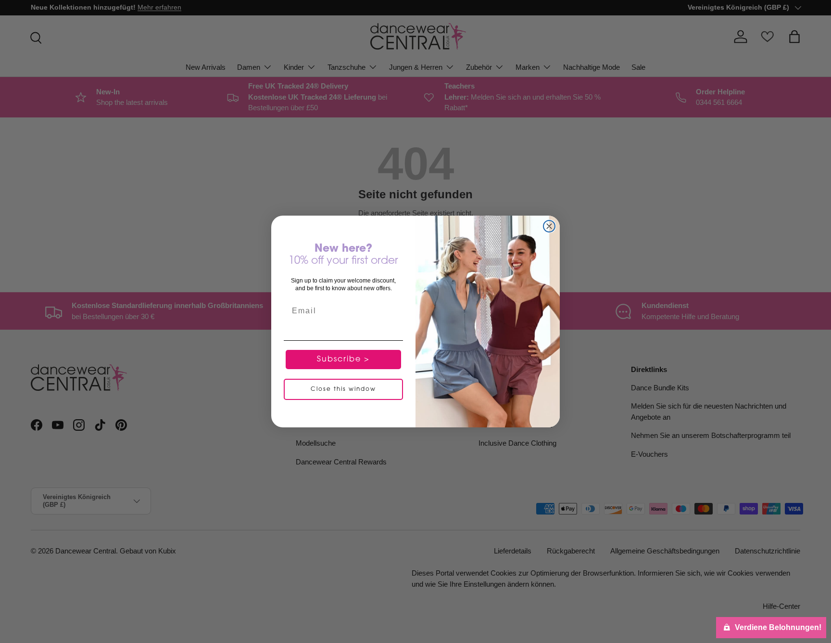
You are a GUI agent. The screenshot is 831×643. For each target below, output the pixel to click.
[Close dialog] (549, 226)
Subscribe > (343, 360)
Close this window (343, 390)
